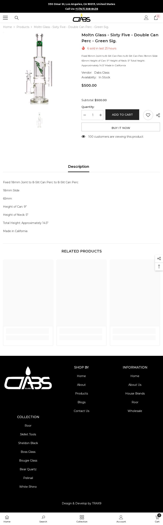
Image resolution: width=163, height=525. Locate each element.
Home (7, 27)
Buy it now (121, 128)
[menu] (5, 17)
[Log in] (146, 17)
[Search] (16, 17)
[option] (39, 68)
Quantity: (88, 107)
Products (22, 27)
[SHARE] (156, 115)
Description (78, 166)
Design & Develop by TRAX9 (81, 503)
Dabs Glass (101, 72)
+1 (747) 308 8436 (86, 8)
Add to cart (123, 114)
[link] (27, 331)
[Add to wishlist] (148, 115)
